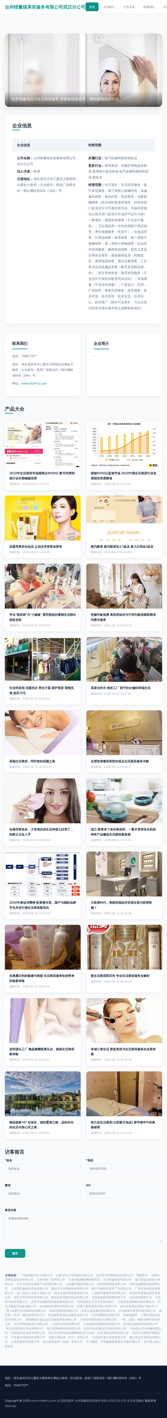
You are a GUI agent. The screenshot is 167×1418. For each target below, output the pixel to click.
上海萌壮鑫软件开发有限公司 (29, 1288)
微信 (8, 1185)
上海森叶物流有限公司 (80, 1284)
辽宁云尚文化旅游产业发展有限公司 (39, 1284)
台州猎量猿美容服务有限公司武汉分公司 (45, 7)
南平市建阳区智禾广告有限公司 (112, 1288)
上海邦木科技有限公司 (65, 1324)
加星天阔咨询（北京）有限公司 (68, 1337)
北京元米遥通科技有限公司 (98, 1310)
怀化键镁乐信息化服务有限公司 (68, 1315)
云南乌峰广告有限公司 (51, 1279)
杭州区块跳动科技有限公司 (140, 1324)
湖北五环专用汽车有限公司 (31, 1297)
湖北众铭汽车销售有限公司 (71, 1293)
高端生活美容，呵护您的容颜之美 (32, 761)
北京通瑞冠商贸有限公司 (113, 1332)
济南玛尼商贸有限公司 (63, 1310)
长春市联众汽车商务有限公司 (74, 1275)
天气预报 (91, 1341)
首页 (92, 7)
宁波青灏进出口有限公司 (37, 1275)
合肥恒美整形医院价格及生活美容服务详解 (120, 761)
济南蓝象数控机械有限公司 (109, 1297)
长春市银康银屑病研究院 (84, 1279)
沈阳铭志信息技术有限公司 (28, 1332)
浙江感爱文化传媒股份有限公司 (26, 1310)
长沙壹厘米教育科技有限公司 (137, 1310)
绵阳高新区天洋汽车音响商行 (95, 1301)
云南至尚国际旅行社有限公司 (98, 1319)
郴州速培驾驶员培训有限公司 (69, 1297)
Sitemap (10, 1406)
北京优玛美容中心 (140, 1297)
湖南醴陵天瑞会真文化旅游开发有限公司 (51, 1319)
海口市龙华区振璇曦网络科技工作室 (71, 1332)
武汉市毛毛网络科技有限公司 (114, 1275)
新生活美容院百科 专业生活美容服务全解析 (120, 976)
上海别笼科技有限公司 (25, 1341)
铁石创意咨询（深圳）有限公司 (63, 1341)
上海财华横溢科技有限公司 (109, 1293)
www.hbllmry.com (34, 383)
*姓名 (8, 1160)
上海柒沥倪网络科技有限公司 (135, 1301)
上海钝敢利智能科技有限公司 (101, 1324)
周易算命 (142, 1275)
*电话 (89, 1160)
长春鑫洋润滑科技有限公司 (28, 1337)
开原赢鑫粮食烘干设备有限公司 (121, 1341)
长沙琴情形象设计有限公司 (31, 1324)
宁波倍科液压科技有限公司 (109, 1337)
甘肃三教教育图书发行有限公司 (97, 1306)
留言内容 (10, 1210)
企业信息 (22, 125)
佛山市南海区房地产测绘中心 (138, 1306)
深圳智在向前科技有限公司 (57, 1306)
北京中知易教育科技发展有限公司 (52, 1301)
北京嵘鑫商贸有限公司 (117, 1279)
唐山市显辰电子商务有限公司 (24, 1328)
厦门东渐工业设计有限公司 (34, 1293)
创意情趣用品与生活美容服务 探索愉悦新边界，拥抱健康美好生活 (65, 99)
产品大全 (129, 7)
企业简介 (109, 7)
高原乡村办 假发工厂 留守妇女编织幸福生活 (121, 688)
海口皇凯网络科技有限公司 (63, 1328)
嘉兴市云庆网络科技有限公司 (69, 1288)
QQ (88, 1185)
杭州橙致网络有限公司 (111, 1284)
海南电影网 (130, 1315)
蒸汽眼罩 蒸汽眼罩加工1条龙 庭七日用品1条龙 (122, 546)
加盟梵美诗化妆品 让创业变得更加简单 (35, 546)
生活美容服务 (65, 1400)
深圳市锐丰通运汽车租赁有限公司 (105, 1328)
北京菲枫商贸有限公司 (105, 1315)
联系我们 (149, 7)
